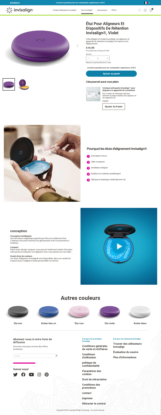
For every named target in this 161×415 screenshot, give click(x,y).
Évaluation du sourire (125, 352)
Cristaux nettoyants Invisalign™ (65, 10)
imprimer (87, 398)
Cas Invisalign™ (87, 10)
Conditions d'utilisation (89, 356)
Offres (114, 10)
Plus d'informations (124, 357)
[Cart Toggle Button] (150, 10)
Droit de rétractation (94, 379)
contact (86, 393)
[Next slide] (77, 45)
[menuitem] (9, 84)
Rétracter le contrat (94, 403)
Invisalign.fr (15, 3)
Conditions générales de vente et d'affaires (95, 348)
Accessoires (102, 10)
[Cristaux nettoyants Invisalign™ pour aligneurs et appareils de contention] (93, 101)
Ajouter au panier (111, 73)
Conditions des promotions (91, 386)
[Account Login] (145, 10)
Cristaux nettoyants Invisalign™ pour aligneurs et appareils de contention (118, 89)
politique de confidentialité (90, 364)
